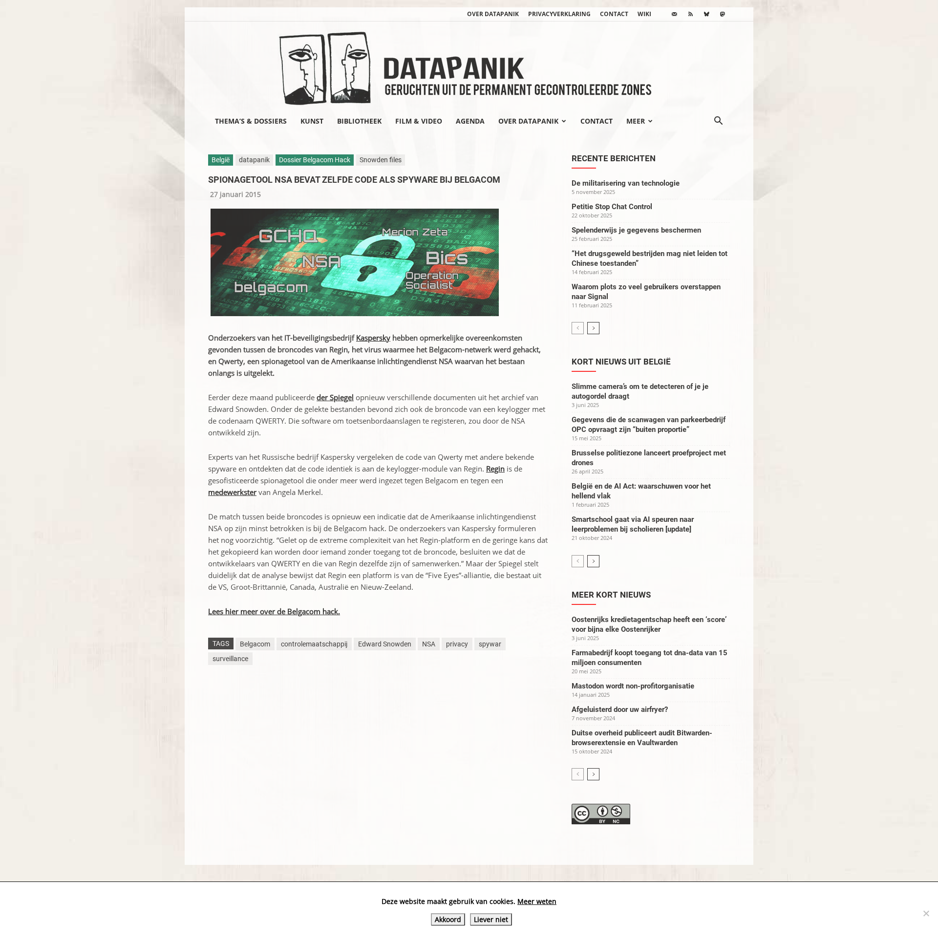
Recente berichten (614, 158)
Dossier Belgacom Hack (314, 160)
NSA (428, 644)
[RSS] (690, 14)
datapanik (254, 160)
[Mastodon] (722, 14)
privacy (457, 644)
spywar (490, 644)
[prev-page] (578, 328)
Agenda (470, 121)
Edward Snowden (384, 644)
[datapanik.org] (469, 65)
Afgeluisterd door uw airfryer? (620, 709)
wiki (644, 14)
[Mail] (674, 14)
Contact (614, 14)
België (221, 160)
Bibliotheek (359, 121)
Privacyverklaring (559, 14)
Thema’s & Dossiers (251, 121)
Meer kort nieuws (611, 595)
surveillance (230, 659)
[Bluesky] (706, 14)
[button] (718, 122)
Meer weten (536, 901)
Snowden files (381, 160)
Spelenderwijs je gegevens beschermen (636, 230)
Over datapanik (493, 14)
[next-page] (593, 328)
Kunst (311, 121)
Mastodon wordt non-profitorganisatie (633, 686)
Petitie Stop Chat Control (612, 206)
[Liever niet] (926, 913)
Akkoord (448, 919)
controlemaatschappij (314, 644)
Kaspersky (373, 338)
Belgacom (255, 644)
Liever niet (491, 919)
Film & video (418, 121)
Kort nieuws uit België (621, 361)
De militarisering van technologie (626, 183)
